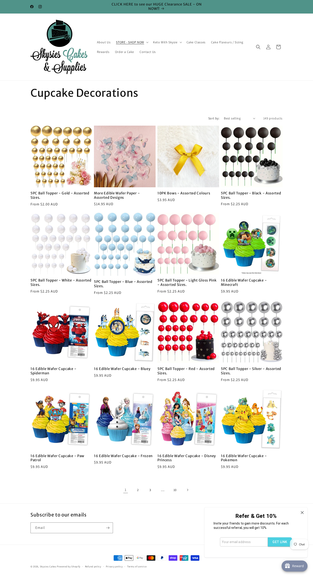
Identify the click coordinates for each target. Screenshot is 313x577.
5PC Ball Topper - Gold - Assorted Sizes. (59, 195)
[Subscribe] (108, 527)
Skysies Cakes (48, 566)
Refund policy (93, 566)
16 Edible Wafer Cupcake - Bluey (122, 369)
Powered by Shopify (68, 566)
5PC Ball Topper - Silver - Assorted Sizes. (251, 371)
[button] (131, 42)
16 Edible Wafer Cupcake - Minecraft (244, 282)
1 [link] (125, 489)
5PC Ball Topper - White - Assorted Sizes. (60, 282)
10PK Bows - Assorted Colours (183, 193)
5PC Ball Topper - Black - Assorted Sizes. (251, 195)
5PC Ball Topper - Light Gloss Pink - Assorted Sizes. (187, 282)
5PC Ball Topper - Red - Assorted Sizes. (186, 371)
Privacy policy (114, 566)
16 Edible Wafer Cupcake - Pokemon (244, 458)
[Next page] (187, 490)
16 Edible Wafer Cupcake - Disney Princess (186, 458)
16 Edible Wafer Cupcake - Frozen (123, 456)
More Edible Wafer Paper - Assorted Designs (117, 195)
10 (175, 490)
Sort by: (213, 118)
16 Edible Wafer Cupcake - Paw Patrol (57, 458)
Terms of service (136, 566)
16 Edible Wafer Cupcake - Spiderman (53, 371)
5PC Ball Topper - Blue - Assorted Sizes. (123, 284)
